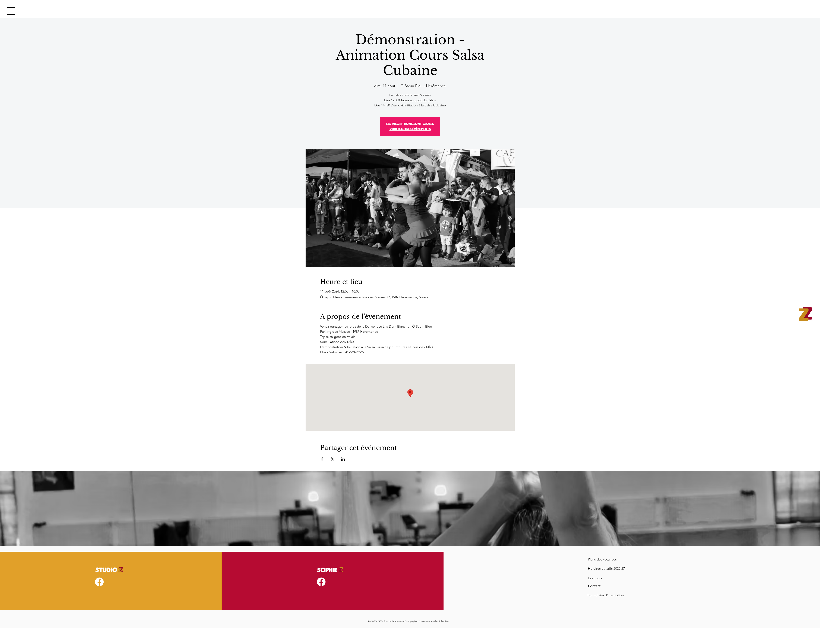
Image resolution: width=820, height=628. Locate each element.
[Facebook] (99, 582)
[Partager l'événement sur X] (333, 459)
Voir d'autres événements (410, 129)
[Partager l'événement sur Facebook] (322, 459)
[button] (11, 11)
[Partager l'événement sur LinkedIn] (343, 459)
